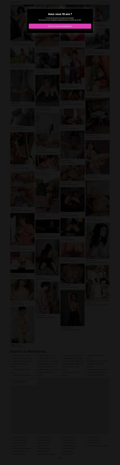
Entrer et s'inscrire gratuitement (60, 26)
